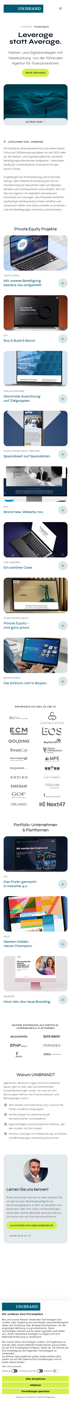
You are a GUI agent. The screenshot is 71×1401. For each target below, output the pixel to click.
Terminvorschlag (35, 1201)
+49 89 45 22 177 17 (20, 1235)
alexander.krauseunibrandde (31, 1225)
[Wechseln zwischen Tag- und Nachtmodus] (60, 8)
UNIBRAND (26, 26)
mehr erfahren (35, 72)
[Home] (23, 9)
